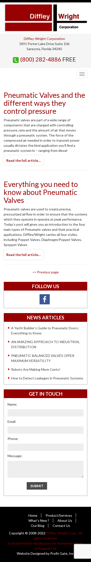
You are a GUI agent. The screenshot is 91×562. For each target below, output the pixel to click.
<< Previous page (46, 272)
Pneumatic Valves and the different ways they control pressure (44, 103)
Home (32, 515)
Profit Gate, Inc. (62, 553)
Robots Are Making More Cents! (35, 369)
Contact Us (61, 526)
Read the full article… (23, 160)
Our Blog (37, 526)
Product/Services (59, 515)
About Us (65, 520)
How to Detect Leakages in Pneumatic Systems (47, 378)
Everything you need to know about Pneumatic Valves (41, 192)
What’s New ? (38, 520)
